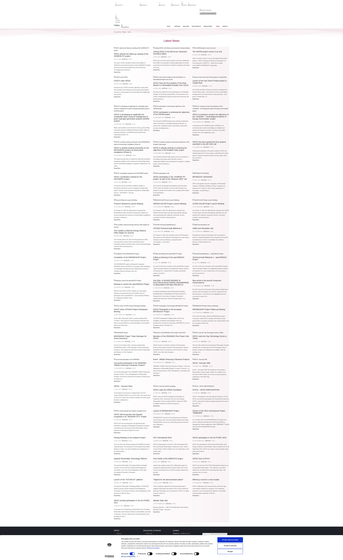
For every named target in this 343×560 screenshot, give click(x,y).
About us (119, 533)
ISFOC (168, 26)
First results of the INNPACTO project (168, 459)
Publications (208, 26)
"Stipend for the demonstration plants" (168, 480)
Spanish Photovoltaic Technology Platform (130, 459)
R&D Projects (196, 26)
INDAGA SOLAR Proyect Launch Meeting (169, 204)
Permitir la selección (230, 545)
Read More (117, 72)
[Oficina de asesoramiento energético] (117, 19)
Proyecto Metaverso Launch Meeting (128, 204)
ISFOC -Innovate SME (201, 363)
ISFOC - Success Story (123, 386)
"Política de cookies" (153, 548)
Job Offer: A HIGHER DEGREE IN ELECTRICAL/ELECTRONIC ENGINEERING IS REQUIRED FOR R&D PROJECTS (171, 283)
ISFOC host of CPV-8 (201, 459)
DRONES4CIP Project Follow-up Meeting (208, 309)
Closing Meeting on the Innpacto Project (130, 438)
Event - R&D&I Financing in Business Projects (171, 359)
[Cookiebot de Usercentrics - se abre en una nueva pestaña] (109, 556)
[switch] (149, 553)
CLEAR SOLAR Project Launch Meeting (208, 204)
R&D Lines (186, 26)
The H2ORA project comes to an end (207, 52)
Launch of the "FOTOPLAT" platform (128, 480)
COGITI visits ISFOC (122, 81)
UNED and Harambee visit (202, 228)
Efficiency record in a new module (205, 480)
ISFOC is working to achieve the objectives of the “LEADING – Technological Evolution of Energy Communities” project (210, 117)
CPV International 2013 (162, 438)
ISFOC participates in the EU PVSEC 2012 (209, 438)
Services (177, 26)
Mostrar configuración (128, 556)
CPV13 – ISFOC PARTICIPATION (205, 390)
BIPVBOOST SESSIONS (202, 177)
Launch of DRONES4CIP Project (166, 411)
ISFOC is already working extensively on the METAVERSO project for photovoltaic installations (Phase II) (131, 150)
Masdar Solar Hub (160, 500)
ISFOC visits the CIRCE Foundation (167, 390)
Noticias (125, 59)
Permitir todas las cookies (230, 540)
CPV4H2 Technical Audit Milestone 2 (167, 228)
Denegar (230, 551)
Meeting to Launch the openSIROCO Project (131, 284)
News (218, 26)
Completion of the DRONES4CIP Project (130, 257)
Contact (225, 26)
